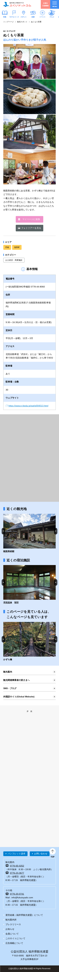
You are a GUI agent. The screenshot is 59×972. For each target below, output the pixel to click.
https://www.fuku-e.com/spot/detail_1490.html (29, 641)
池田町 (17, 247)
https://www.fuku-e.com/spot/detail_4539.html (29, 584)
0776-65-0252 (17, 866)
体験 (33, 17)
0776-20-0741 (17, 894)
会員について (12, 933)
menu (54, 6)
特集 (4, 17)
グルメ (52, 17)
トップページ (8, 22)
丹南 (7, 247)
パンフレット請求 (16, 853)
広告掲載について (14, 943)
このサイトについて (15, 938)
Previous (3, 531)
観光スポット (22, 22)
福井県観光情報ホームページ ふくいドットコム (17, 4)
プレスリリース (13, 924)
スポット (23, 17)
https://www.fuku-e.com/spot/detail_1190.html (29, 533)
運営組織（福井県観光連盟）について (24, 915)
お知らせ (10, 929)
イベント (42, 17)
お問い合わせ (40, 853)
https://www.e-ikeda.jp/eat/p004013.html (28, 405)
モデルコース (14, 17)
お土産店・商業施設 (13, 260)
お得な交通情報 (45, 4)
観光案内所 (11, 919)
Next (55, 531)
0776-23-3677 (17, 873)
